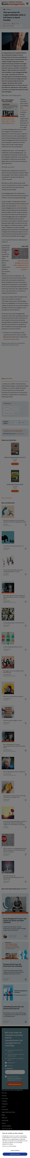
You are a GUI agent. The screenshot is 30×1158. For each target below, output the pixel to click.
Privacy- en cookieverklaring (9, 1146)
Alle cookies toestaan (15, 1154)
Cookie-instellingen (15, 1150)
